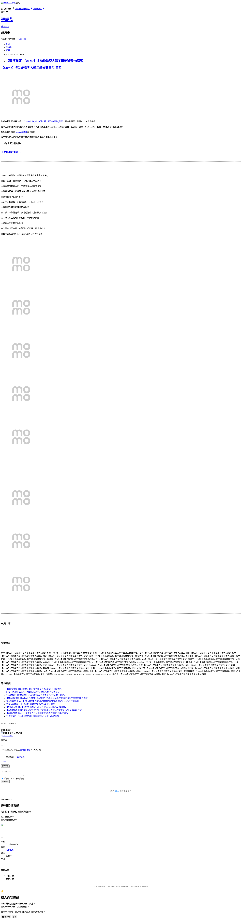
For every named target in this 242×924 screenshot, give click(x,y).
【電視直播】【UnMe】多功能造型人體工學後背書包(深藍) (45, 60)
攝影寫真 (21, 757)
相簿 (8, 44)
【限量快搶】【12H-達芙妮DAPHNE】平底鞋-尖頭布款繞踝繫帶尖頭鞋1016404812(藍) (44, 710)
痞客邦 (23, 750)
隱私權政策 (135, 887)
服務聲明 (145, 887)
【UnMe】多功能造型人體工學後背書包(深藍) (32, 67)
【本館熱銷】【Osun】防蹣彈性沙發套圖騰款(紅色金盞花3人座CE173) (37, 713)
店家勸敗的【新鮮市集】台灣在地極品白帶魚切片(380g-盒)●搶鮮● (35, 695)
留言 (29, 750)
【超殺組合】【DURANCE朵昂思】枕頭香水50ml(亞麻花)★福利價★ (36, 707)
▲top (3, 761)
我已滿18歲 (6, 917)
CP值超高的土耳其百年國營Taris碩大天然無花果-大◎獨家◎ (32, 692)
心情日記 (22, 39)
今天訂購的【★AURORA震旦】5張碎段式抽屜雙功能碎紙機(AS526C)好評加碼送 (42, 701)
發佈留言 (5, 782)
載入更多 (5, 766)
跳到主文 (5, 26)
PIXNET (102, 887)
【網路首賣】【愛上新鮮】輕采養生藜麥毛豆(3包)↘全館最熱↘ (34, 689)
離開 (14, 917)
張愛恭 (7, 19)
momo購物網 (21, 132)
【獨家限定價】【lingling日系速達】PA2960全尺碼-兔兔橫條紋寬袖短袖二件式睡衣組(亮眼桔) (47, 698)
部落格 (9, 47)
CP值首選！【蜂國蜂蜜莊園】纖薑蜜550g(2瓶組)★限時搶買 (32, 716)
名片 (8, 50)
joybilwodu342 (7, 735)
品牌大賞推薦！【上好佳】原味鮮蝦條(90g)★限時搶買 (30, 704)
